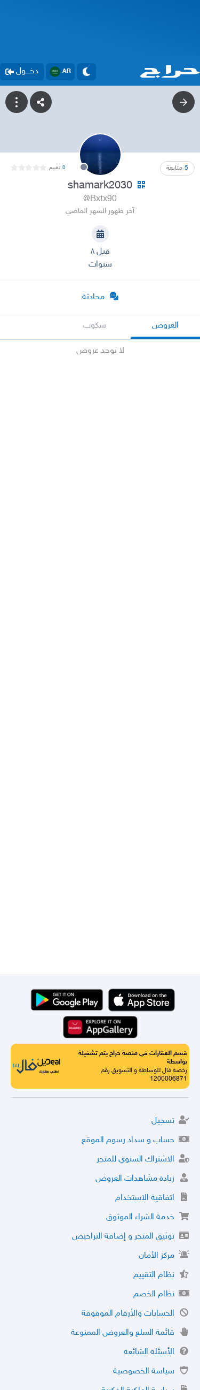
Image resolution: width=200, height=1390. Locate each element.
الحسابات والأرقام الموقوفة (128, 1314)
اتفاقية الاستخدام (144, 1198)
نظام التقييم (153, 1275)
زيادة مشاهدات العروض (134, 1179)
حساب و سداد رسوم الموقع (128, 1140)
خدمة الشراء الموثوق (140, 1217)
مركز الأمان (156, 1256)
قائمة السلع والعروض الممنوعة (122, 1333)
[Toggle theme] (86, 71)
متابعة (177, 168)
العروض (165, 326)
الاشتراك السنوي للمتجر (135, 1159)
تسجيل (162, 1121)
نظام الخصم (153, 1294)
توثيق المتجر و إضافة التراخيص (123, 1237)
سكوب (94, 326)
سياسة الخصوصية (143, 1371)
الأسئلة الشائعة (149, 1352)
